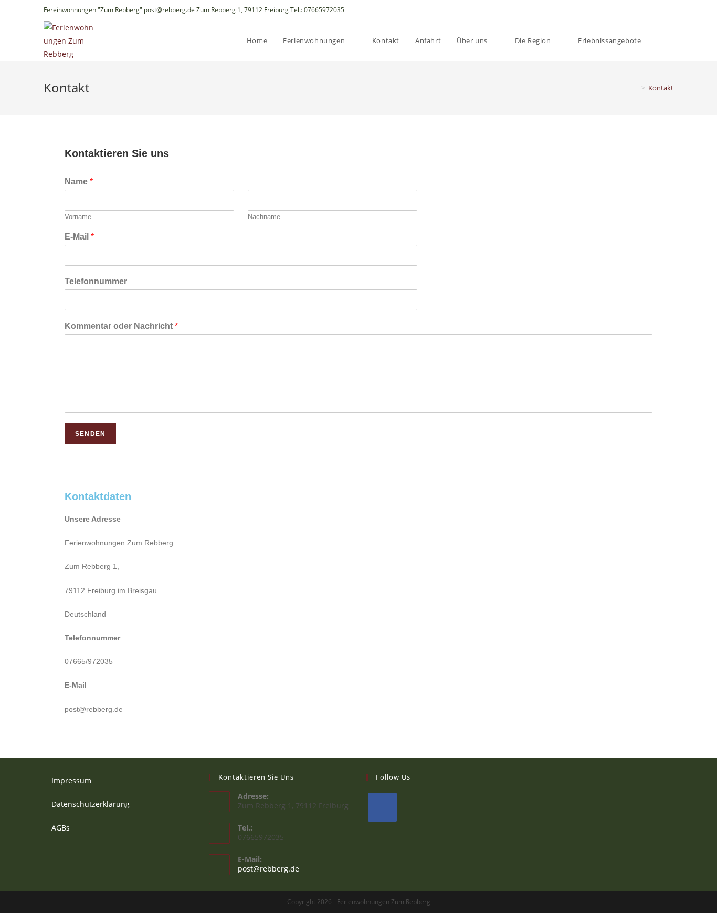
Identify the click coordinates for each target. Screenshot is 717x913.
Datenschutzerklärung (90, 804)
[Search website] (670, 40)
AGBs (60, 828)
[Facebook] (382, 807)
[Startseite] (635, 87)
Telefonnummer (96, 281)
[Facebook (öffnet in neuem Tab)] (669, 10)
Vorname (78, 217)
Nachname (264, 217)
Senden (90, 434)
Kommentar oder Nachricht (121, 325)
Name (79, 181)
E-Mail (79, 236)
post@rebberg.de (268, 869)
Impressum (71, 780)
